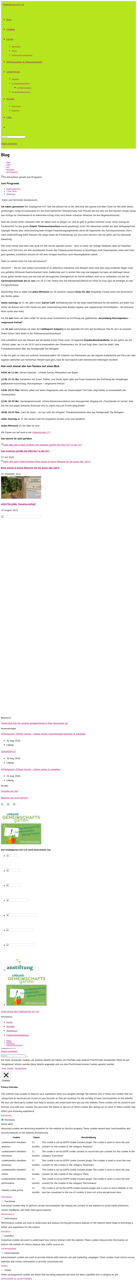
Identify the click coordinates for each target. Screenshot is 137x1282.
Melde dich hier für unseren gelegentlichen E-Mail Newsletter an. (34, 723)
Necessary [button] (6, 1115)
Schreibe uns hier (9, 791)
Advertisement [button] (8, 1248)
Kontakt (10, 1026)
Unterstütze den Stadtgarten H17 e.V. (20, 1011)
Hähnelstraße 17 (41, 432)
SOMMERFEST (8, 751)
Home (9, 1022)
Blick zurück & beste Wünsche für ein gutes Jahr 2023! (30, 467)
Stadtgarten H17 (13, 189)
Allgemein (10, 194)
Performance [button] (7, 1214)
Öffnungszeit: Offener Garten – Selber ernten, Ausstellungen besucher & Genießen (43, 733)
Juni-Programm (12, 172)
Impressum (11, 1030)
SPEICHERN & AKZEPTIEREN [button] (16, 1278)
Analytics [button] (5, 1231)
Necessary (9, 1119)
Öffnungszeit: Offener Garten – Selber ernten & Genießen (30, 769)
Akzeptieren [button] (21, 1068)
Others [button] (4, 1265)
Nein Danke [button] (7, 1068)
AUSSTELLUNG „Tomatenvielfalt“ (18, 504)
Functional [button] (6, 1196)
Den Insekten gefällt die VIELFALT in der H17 (25, 451)
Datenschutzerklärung (17, 1035)
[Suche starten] (27, 1056)
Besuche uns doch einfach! (14, 797)
